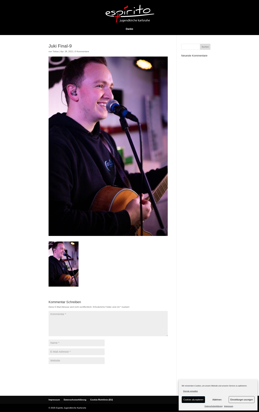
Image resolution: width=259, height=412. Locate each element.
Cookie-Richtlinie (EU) (101, 399)
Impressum (228, 406)
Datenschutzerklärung (214, 406)
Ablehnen (217, 399)
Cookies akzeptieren (193, 399)
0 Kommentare (82, 51)
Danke (129, 29)
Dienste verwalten (190, 391)
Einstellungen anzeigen (241, 399)
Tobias (56, 51)
